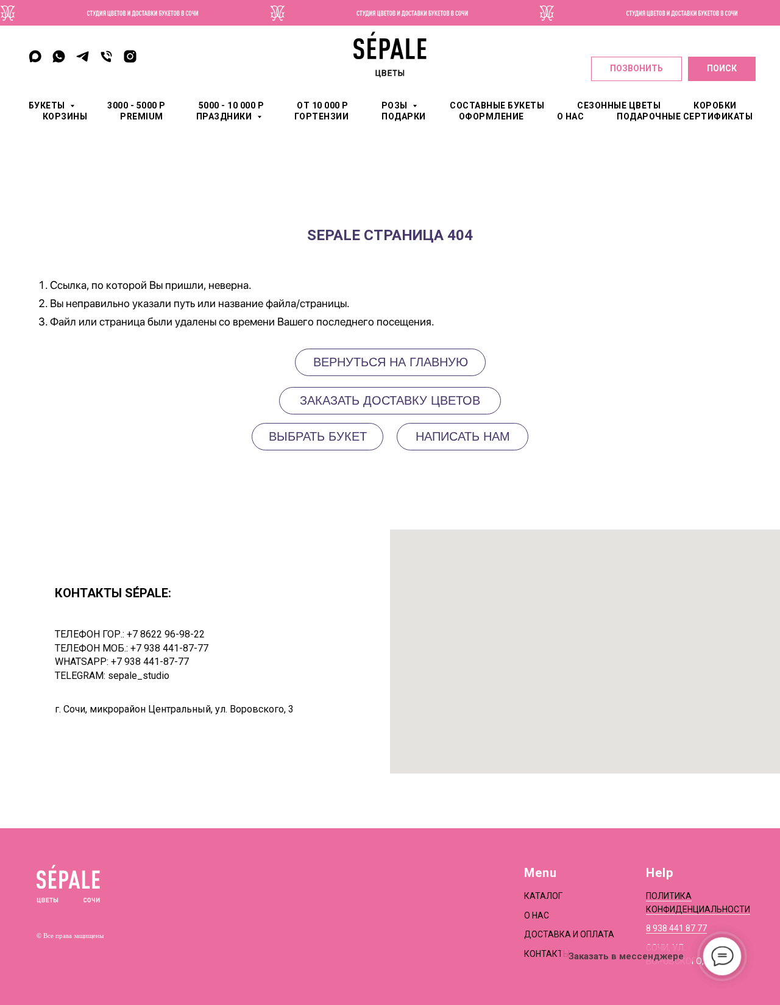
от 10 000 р (323, 105)
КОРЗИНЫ (65, 116)
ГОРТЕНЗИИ (321, 116)
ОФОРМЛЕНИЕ (491, 116)
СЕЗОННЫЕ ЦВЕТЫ (619, 105)
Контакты (547, 954)
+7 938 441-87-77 (169, 648)
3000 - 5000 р (136, 105)
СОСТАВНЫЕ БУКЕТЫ (497, 105)
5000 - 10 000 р (231, 105)
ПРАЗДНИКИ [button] (225, 116)
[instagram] (130, 56)
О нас (536, 915)
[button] (462, 436)
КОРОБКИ (715, 105)
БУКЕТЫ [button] (48, 105)
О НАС (570, 116)
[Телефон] (106, 56)
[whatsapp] (58, 56)
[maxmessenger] (35, 56)
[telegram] (82, 56)
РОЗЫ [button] (395, 105)
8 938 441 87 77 (676, 928)
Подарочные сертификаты (685, 116)
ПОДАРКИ (403, 116)
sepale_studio (138, 675)
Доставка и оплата (569, 934)
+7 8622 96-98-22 (166, 634)
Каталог (543, 896)
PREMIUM (141, 116)
